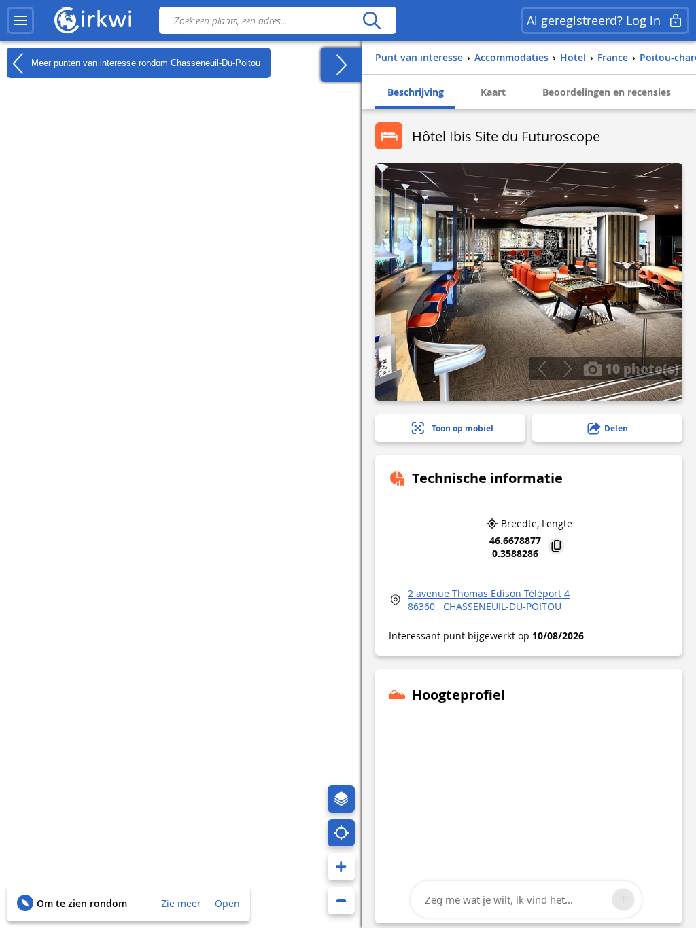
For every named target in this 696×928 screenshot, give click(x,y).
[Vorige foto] (542, 369)
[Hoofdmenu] (20, 20)
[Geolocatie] (341, 832)
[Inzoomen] (341, 866)
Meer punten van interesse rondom (144, 62)
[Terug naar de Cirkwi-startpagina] (93, 20)
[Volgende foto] (567, 369)
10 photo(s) (640, 368)
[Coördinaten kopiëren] (556, 547)
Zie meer (181, 903)
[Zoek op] (371, 20)
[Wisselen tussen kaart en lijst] (341, 65)
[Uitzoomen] (341, 900)
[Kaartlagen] (341, 799)
